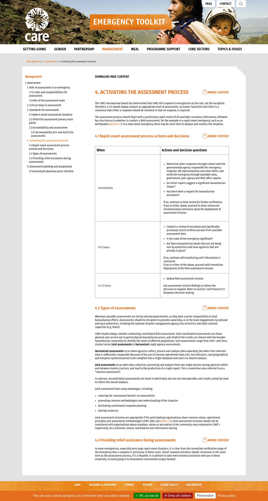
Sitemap (147, 484)
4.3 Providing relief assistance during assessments (50, 160)
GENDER (60, 49)
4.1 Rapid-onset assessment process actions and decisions (49, 147)
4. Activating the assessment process (47, 140)
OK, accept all (148, 495)
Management (33, 61)
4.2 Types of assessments (43, 153)
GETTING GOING (34, 49)
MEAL (135, 49)
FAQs (208, 4)
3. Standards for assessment (43, 110)
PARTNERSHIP (84, 49)
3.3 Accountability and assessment (48, 127)
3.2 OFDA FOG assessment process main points (51, 121)
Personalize (205, 495)
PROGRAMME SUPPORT (163, 49)
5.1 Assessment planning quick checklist (51, 171)
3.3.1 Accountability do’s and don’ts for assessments (52, 134)
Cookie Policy (168, 484)
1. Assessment (50, 61)
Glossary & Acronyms (102, 484)
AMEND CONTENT (218, 92)
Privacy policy (227, 495)
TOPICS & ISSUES (230, 49)
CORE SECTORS (199, 49)
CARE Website (194, 484)
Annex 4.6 (165, 421)
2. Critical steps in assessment (44, 105)
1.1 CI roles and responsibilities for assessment (48, 94)
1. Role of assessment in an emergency (48, 87)
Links (77, 484)
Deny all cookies (179, 495)
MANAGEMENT (112, 49)
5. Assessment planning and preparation (49, 166)
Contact (226, 4)
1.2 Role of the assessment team (47, 100)
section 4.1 (115, 124)
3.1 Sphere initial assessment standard (50, 114)
